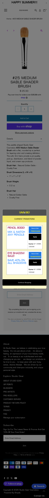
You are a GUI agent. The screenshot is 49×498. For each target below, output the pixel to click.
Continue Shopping (24, 282)
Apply (35, 237)
